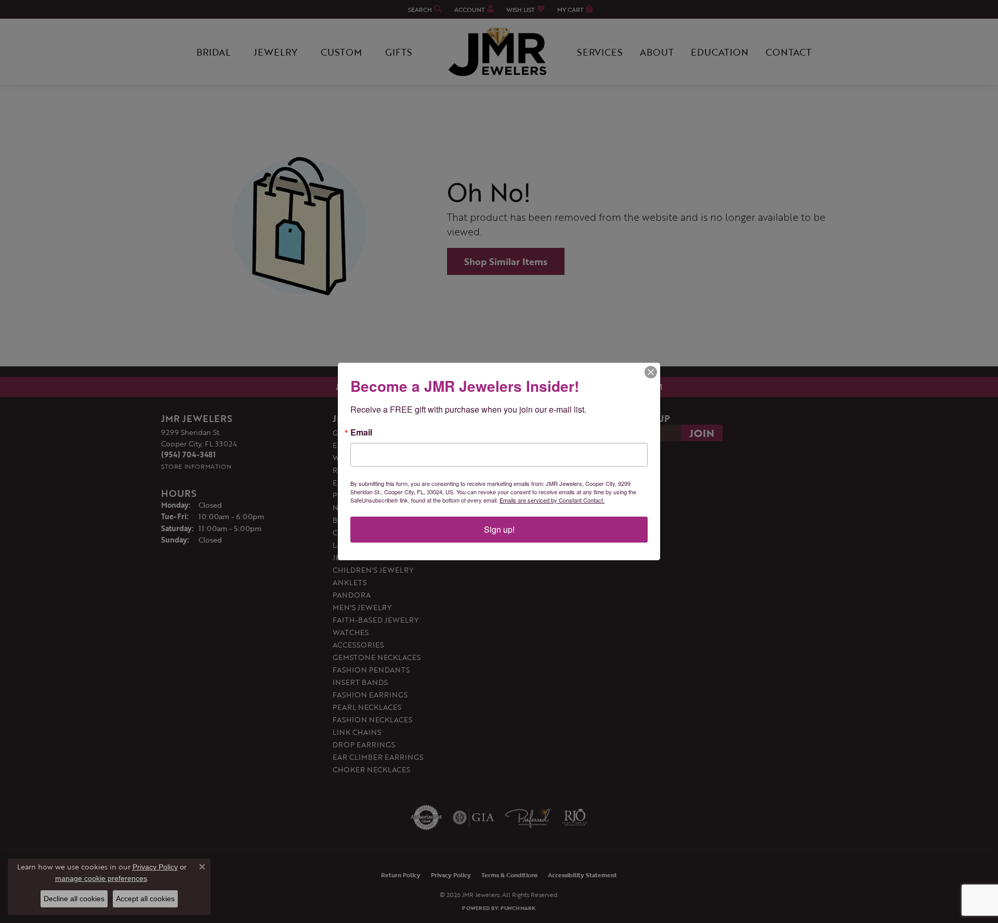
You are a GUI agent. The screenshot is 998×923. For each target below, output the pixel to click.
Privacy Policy (155, 867)
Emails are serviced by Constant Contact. (552, 500)
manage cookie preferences (101, 878)
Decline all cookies (74, 898)
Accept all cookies (145, 898)
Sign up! (499, 529)
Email (361, 432)
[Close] (651, 372)
